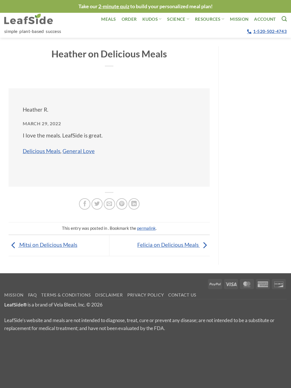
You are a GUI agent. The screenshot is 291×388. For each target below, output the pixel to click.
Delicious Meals (41, 151)
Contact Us (182, 295)
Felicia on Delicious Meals (168, 244)
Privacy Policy (145, 295)
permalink (146, 228)
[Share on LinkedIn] (134, 204)
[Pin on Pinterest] (122, 204)
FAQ (32, 295)
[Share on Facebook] (84, 204)
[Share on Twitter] (97, 204)
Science (176, 19)
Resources (208, 19)
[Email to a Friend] (109, 204)
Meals (108, 19)
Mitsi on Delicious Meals (47, 244)
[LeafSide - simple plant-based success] (32, 19)
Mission (239, 19)
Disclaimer (109, 295)
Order (129, 19)
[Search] (284, 19)
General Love (79, 151)
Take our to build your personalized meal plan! (145, 6)
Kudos (150, 19)
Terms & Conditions (66, 295)
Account (265, 19)
